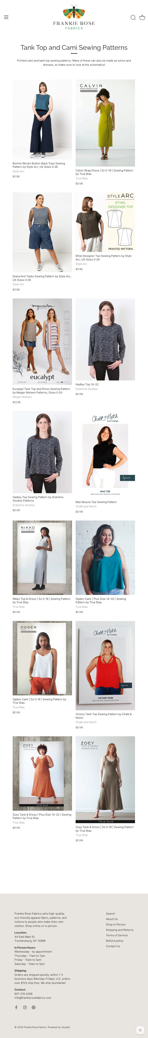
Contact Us (113, 946)
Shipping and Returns (120, 930)
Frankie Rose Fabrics (35, 1027)
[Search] (133, 18)
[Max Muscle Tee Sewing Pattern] (105, 454)
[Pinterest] (33, 1007)
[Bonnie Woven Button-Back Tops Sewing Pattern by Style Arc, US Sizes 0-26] (42, 119)
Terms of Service (117, 935)
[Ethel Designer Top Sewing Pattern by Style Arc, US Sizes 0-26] (105, 222)
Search (110, 913)
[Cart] (142, 18)
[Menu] (6, 17)
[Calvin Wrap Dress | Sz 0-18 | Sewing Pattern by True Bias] (105, 123)
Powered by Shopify (59, 1027)
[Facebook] (16, 1007)
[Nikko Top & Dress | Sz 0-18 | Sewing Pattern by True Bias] (42, 558)
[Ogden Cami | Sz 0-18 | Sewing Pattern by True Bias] (42, 658)
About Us (112, 919)
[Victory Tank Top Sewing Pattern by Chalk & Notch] (105, 665)
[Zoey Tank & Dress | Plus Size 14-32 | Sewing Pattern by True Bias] (42, 773)
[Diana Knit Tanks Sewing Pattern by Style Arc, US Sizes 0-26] (42, 232)
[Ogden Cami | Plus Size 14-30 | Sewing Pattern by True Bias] (105, 558)
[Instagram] (25, 1007)
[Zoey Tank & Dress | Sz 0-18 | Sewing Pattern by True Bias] (105, 779)
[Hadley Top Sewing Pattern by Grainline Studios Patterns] (42, 452)
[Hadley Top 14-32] (105, 339)
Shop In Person (116, 924)
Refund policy (114, 940)
